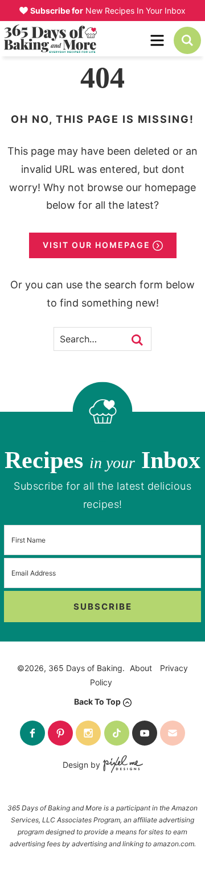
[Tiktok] (116, 733)
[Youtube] (144, 733)
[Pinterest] (60, 733)
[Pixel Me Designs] (121, 765)
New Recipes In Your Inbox (108, 10)
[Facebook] (32, 733)
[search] (187, 40)
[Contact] (172, 733)
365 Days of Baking (75, 38)
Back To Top (97, 701)
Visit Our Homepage (96, 245)
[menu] (157, 40)
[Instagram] (88, 733)
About (141, 668)
